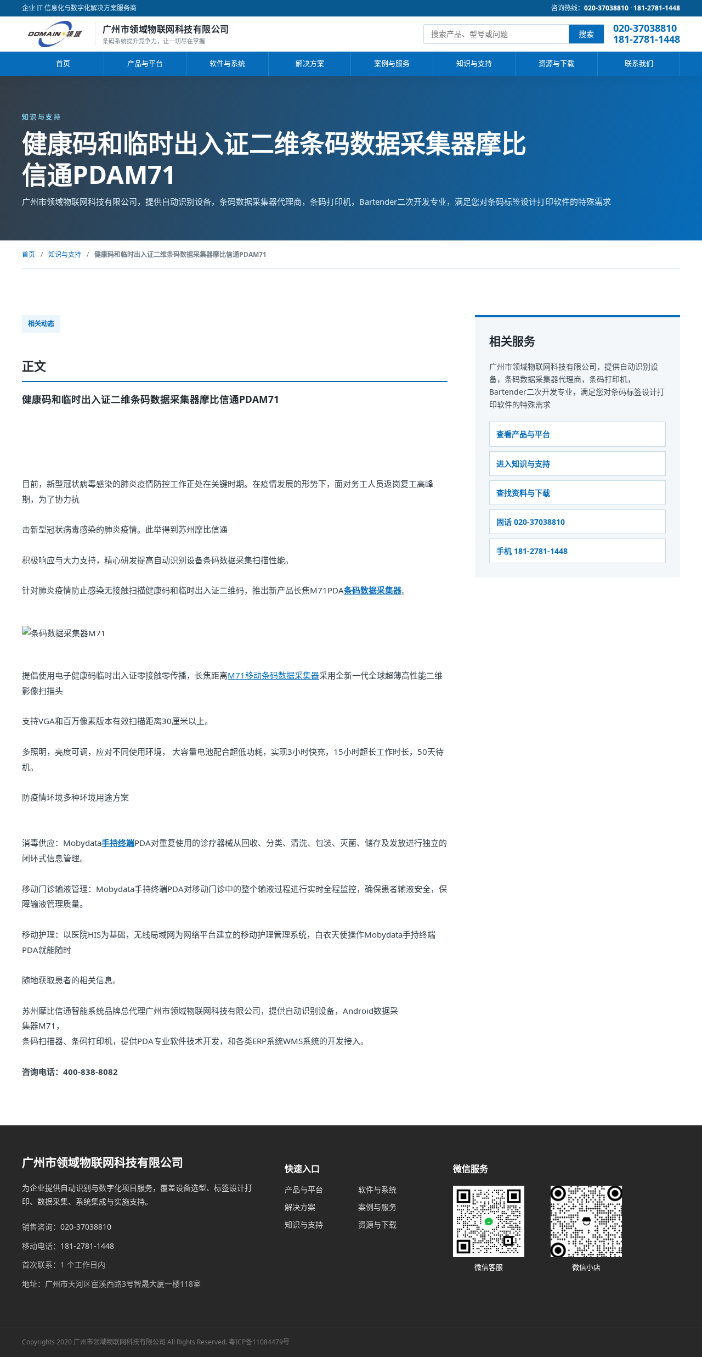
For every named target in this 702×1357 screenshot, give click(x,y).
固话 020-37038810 (530, 522)
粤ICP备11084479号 (259, 1342)
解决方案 (310, 63)
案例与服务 (392, 63)
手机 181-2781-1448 (532, 551)
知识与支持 (474, 63)
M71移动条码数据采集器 (273, 675)
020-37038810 (606, 8)
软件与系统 (227, 63)
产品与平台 (145, 63)
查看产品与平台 (523, 434)
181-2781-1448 (656, 8)
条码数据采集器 (372, 590)
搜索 (586, 34)
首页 (63, 63)
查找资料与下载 (523, 492)
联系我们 (639, 63)
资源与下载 (556, 63)
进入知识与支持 (523, 463)
